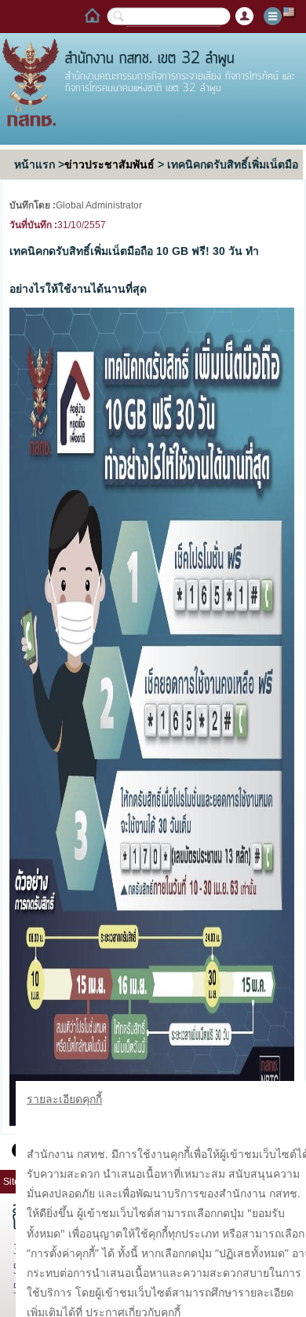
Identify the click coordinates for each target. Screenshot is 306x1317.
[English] (289, 11)
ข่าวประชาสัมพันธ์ (109, 164)
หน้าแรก (34, 164)
